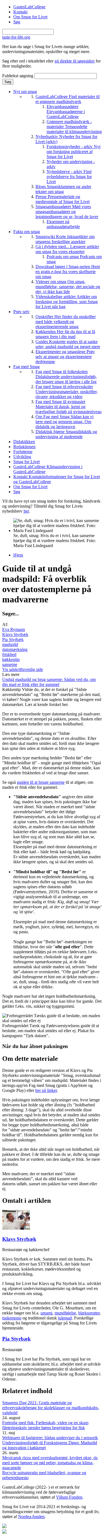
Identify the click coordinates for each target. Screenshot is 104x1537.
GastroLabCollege (29, 6)
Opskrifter (65, 321)
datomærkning (14, 649)
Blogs (63, 189)
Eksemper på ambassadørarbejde (63, 224)
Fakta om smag (26, 231)
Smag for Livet (26, 461)
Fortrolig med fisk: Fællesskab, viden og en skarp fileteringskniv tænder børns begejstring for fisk (45, 1425)
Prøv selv (21, 311)
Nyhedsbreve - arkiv (69, 176)
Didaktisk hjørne (66, 434)
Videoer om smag (67, 286)
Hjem (18, 555)
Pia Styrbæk (13, 639)
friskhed (9, 654)
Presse (62, 199)
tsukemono (11, 1318)
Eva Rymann (13, 629)
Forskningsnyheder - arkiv (73, 151)
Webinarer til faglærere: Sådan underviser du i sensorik (50, 1437)
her (26, 511)
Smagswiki (65, 239)
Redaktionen (24, 446)
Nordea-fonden (31, 1516)
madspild (10, 644)
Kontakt (20, 11)
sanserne (9, 664)
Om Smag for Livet (30, 16)
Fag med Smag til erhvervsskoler (66, 391)
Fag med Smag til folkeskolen (66, 376)
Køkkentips (65, 334)
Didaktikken (24, 441)
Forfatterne (22, 451)
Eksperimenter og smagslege (65, 356)
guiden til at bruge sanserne (41, 782)
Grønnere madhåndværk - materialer (74, 126)
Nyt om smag (25, 91)
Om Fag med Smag (64, 421)
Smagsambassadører (66, 211)
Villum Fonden (69, 1497)
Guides (67, 344)
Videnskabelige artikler (66, 301)
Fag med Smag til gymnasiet (68, 406)
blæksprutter (89, 1313)
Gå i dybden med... (67, 249)
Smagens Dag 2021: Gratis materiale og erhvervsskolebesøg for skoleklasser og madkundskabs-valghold (50, 1407)
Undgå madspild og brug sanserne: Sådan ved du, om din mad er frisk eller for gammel (49, 682)
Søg (16, 21)
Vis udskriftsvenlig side (22, 669)
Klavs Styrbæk (15, 634)
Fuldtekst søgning (18, 75)
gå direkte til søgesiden (75, 61)
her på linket (46, 1090)
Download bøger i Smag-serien (67, 271)
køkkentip (11, 659)
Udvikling (22, 456)
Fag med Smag (26, 366)
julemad (65, 1318)
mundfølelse (65, 1313)
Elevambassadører (66, 111)
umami (46, 1313)
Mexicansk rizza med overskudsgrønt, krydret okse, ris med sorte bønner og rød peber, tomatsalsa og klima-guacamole (50, 1462)
